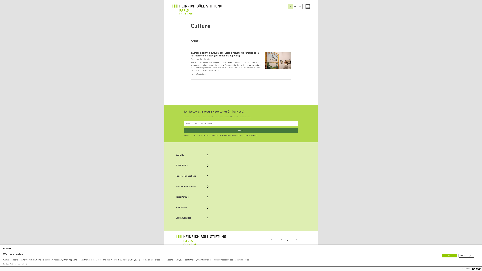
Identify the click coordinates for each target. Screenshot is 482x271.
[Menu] (308, 6)
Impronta (288, 240)
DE (295, 7)
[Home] (197, 9)
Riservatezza (300, 240)
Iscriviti (241, 130)
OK (449, 256)
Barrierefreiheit (276, 240)
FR (300, 7)
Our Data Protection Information (14, 264)
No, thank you (466, 256)
